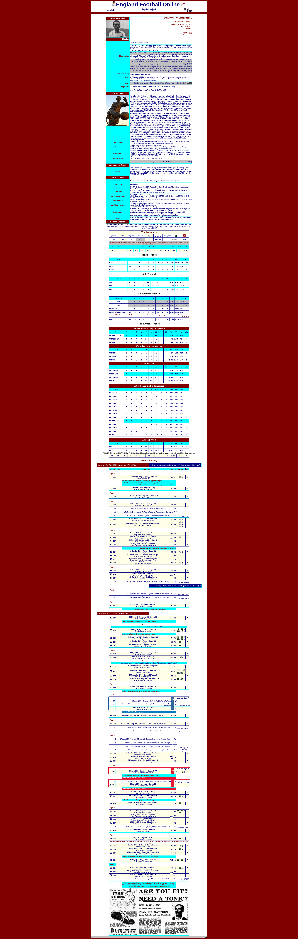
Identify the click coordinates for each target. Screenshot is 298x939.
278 (115, 743)
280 (115, 750)
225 (114, 578)
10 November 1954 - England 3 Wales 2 (143, 795)
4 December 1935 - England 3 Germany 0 (143, 496)
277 (115, 739)
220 (114, 556)
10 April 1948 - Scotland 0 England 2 (143, 653)
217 (114, 541)
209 (115, 508)
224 (114, 574)
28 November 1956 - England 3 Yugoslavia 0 (143, 852)
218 (114, 545)
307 (114, 846)
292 (114, 796)
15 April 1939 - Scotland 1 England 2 (143, 570)
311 (114, 868)
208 (114, 505)
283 (114, 757)
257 (114, 705)
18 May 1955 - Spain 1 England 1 (143, 818)
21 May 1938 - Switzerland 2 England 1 (143, 540)
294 (114, 812)
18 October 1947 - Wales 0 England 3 (143, 641)
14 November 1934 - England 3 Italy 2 (143, 487)
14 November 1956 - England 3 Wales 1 (143, 848)
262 (114, 724)
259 (114, 715)
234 (114, 630)
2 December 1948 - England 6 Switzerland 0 (143, 678)
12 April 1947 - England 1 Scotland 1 (143, 604)
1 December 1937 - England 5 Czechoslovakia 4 (143, 523)
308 (114, 849)
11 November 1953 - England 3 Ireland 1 (143, 756)
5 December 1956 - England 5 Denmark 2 (142, 859)
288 (113, 772)
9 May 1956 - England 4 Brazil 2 (143, 838)
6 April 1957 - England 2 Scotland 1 (143, 867)
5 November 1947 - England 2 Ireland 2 (143, 645)
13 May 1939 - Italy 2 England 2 (143, 573)
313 (114, 875)
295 (114, 815)
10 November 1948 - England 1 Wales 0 (143, 675)
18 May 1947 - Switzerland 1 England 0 (143, 617)
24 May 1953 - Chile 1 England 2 (134, 743)
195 (114, 488)
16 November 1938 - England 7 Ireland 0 (143, 562)
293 (114, 803)
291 (114, 793)
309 (114, 853)
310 (114, 860)
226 (115, 581)
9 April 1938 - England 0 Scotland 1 (143, 533)
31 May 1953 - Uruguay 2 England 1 (135, 746)
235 (114, 638)
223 (114, 571)
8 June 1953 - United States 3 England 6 (136, 750)
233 (114, 618)
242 (114, 671)
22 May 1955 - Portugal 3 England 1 (143, 822)
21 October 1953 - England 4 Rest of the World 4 (143, 753)
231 (114, 605)
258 (113, 708)
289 (114, 781)
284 (114, 761)
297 (114, 823)
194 (114, 477)
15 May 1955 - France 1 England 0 (143, 815)
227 (114, 594)
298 (115, 827)
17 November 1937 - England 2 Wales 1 (143, 518)
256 (114, 701)
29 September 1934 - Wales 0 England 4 (143, 476)
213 (114, 519)
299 (114, 830)
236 (114, 642)
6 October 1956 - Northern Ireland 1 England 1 (143, 845)
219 (114, 552)
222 (114, 563)
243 (114, 676)
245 (114, 687)
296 (114, 819)
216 (114, 537)
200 (114, 497)
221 (114, 559)
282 (114, 754)
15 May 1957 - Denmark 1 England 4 (143, 874)
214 (114, 524)
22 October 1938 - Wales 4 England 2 (143, 551)
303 (114, 838)
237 (114, 646)
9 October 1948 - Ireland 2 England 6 (143, 670)
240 (114, 657)
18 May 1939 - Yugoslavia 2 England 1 (143, 577)
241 (114, 667)
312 (114, 871)
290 (113, 785)
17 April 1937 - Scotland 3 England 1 (143, 504)
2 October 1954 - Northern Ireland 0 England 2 (143, 792)
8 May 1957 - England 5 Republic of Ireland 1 (143, 871)
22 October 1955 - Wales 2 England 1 (143, 829)
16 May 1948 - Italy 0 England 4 (143, 656)
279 (115, 746)
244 (114, 679)
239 (114, 654)
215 (114, 534)
